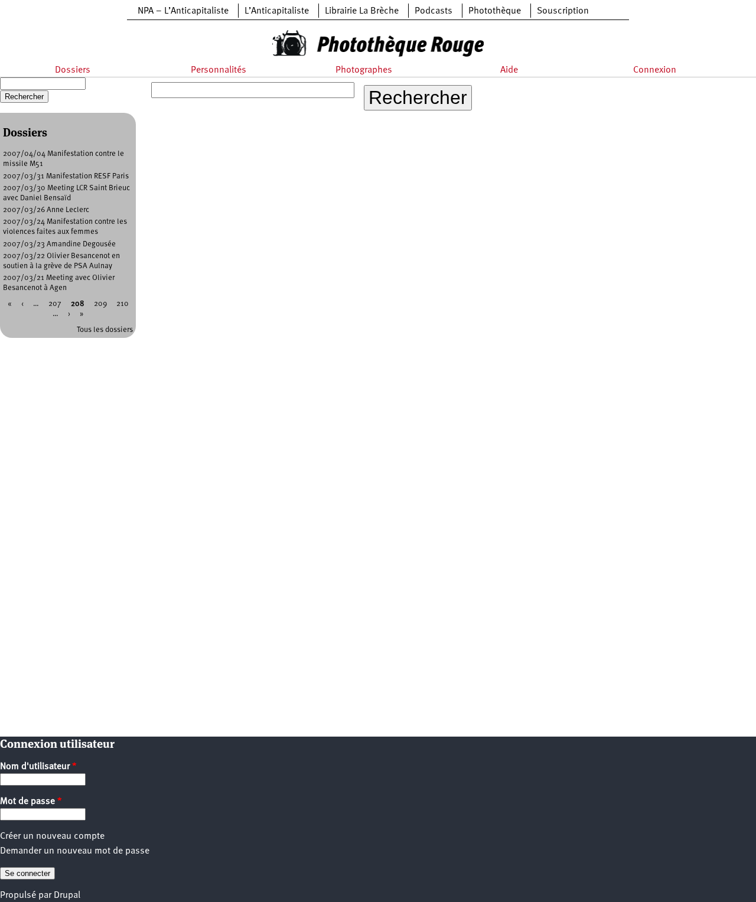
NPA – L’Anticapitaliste (183, 11)
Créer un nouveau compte (52, 836)
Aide (509, 70)
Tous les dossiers (105, 330)
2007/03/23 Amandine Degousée (59, 244)
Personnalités (218, 70)
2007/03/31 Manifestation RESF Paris (66, 176)
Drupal (67, 895)
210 (122, 304)
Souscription (563, 11)
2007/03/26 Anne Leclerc (46, 210)
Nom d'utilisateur (38, 766)
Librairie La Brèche (362, 11)
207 (54, 304)
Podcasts (433, 11)
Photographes (363, 70)
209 (100, 304)
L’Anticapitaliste (277, 11)
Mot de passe (31, 801)
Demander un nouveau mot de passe (74, 851)
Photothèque (494, 11)
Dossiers (72, 70)
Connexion (654, 70)
